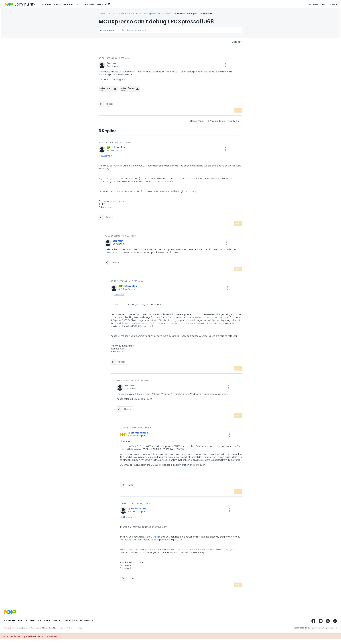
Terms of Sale (28, 628)
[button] (225, 65)
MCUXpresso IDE (152, 13)
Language (313, 4)
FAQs (325, 4)
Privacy (7, 628)
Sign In (334, 4)
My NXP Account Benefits (79, 620)
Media (47, 620)
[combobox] (181, 30)
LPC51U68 (156, 536)
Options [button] (236, 41)
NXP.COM (102, 4)
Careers (22, 620)
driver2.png (127, 88)
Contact (58, 620)
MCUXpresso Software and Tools (124, 13)
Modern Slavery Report (45, 628)
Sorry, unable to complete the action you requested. (29, 636)
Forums (46, 4)
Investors (35, 620)
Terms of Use (16, 628)
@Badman (106, 155)
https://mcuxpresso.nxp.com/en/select (182, 317)
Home (102, 13)
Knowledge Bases (64, 4)
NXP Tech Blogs (85, 4)
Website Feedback (74, 628)
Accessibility (60, 628)
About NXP (10, 620)
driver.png (105, 88)
